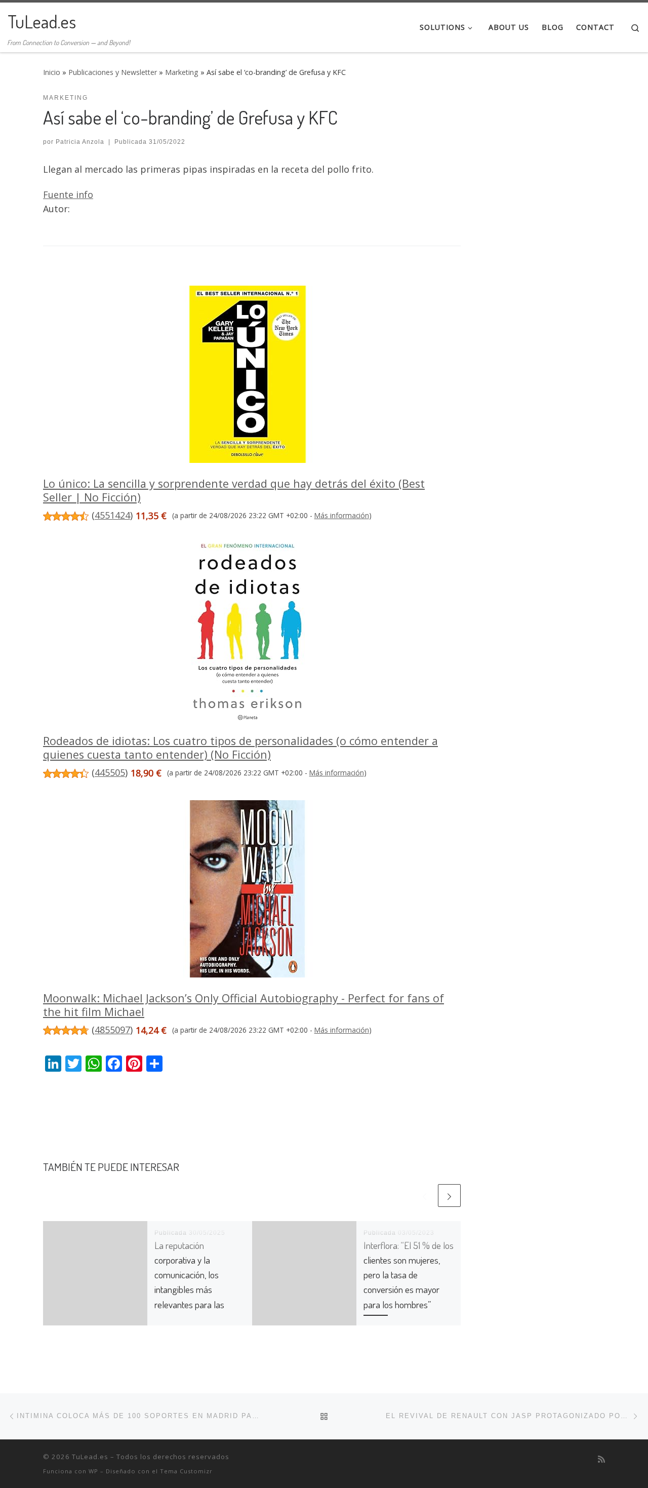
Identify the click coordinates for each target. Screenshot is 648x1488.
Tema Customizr (186, 1471)
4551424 (112, 515)
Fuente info (68, 194)
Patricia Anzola (80, 141)
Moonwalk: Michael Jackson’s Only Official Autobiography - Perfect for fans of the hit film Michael (243, 1005)
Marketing (181, 72)
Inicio (51, 72)
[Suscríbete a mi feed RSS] (601, 1459)
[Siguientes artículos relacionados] (449, 1195)
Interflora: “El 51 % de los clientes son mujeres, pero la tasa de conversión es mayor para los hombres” (408, 1275)
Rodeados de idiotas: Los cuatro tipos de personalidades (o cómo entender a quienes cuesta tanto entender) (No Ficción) (240, 747)
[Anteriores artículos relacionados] (424, 1195)
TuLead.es (90, 1456)
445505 (110, 772)
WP (93, 1471)
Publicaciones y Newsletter (112, 72)
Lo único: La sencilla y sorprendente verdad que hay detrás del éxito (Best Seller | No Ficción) (234, 490)
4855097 (112, 1030)
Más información (341, 515)
